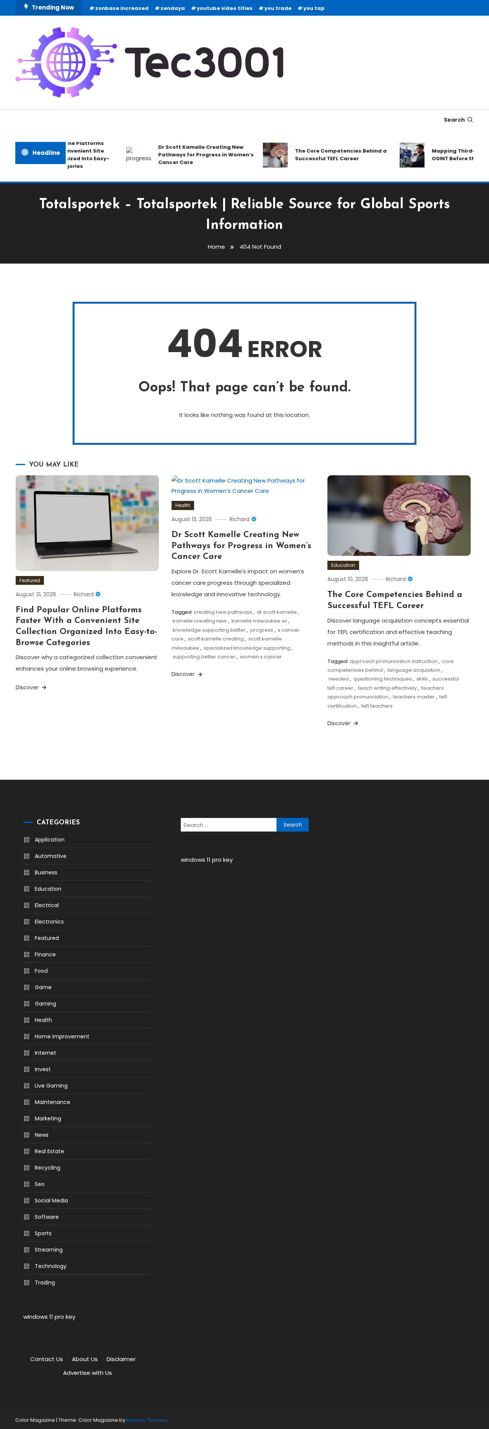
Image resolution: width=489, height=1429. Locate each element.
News (42, 1135)
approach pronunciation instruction (393, 661)
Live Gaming (51, 1085)
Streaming (49, 1250)
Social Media (51, 1200)
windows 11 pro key (49, 1317)
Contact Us (46, 1359)
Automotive (50, 856)
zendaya (172, 8)
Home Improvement (62, 1036)
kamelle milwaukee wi (259, 620)
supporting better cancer (204, 656)
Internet (45, 1053)
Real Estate (49, 1151)
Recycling (47, 1168)
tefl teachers (377, 706)
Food (41, 971)
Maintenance (52, 1102)
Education (343, 565)
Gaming (45, 1003)
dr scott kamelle (277, 612)
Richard (84, 594)
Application (50, 839)
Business (46, 872)
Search (454, 120)
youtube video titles (225, 8)
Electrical (47, 905)
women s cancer (261, 656)
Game (43, 987)
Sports (43, 1233)
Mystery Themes (146, 1420)
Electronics (49, 921)
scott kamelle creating (216, 638)
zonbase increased (122, 8)
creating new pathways (223, 612)
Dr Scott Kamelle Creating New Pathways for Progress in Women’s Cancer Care (197, 154)
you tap (314, 8)
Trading (45, 1282)
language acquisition (413, 670)
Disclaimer (121, 1359)
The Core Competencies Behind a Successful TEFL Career (332, 154)
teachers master (414, 696)
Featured (29, 580)
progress (261, 630)
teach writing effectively (387, 688)
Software (47, 1217)
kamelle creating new (200, 620)
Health (182, 505)
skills (422, 678)
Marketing (48, 1118)
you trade (277, 8)
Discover (28, 687)
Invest (43, 1069)
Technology (50, 1266)
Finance (45, 954)
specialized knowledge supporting (247, 648)
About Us (85, 1359)
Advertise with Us (87, 1373)
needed (339, 678)
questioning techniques (382, 678)
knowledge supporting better (209, 630)
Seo (40, 1184)
